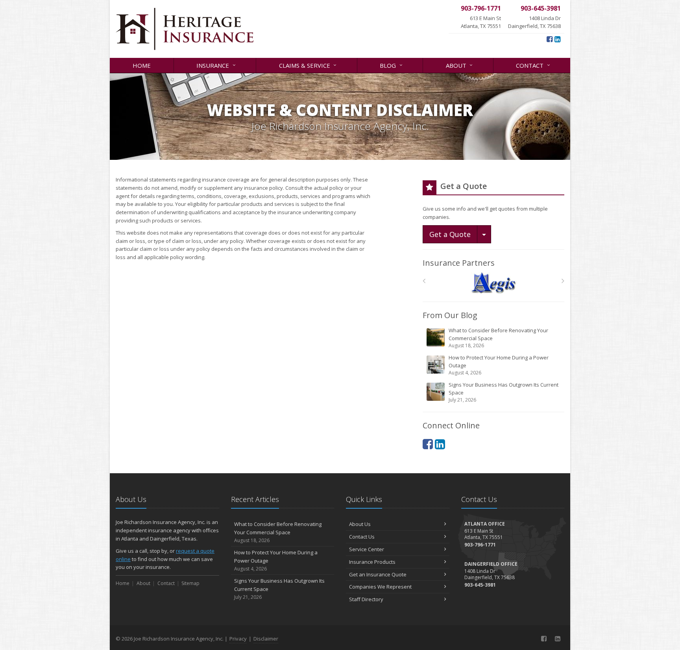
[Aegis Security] (493, 283)
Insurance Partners (459, 262)
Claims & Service (308, 64)
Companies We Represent (380, 586)
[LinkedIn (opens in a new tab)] (557, 39)
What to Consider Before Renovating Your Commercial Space (498, 338)
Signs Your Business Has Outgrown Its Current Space (503, 392)
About (460, 64)
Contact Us (362, 536)
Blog (392, 64)
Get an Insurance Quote (378, 574)
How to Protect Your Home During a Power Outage (499, 365)
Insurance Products (372, 561)
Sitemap (190, 583)
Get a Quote (450, 234)
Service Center (366, 549)
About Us (360, 524)
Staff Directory (366, 599)
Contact (534, 64)
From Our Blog (450, 315)
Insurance (216, 64)
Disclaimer (265, 638)
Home (142, 65)
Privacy (238, 638)
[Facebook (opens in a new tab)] (549, 39)
